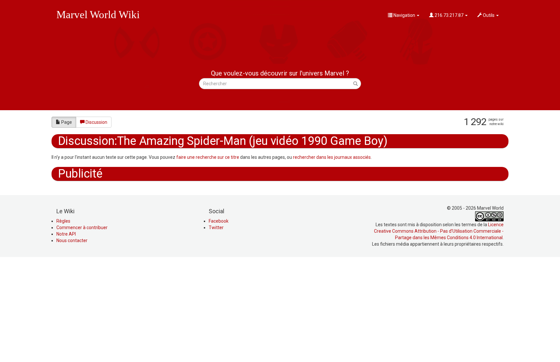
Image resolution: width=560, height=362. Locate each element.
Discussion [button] (96, 122)
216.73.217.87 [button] (449, 15)
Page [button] (66, 122)
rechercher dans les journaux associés (332, 157)
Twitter (216, 227)
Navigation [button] (404, 15)
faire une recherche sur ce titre (207, 157)
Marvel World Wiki (98, 14)
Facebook (218, 221)
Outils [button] (489, 15)
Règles (63, 221)
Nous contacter (72, 240)
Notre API (66, 234)
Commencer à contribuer (82, 227)
